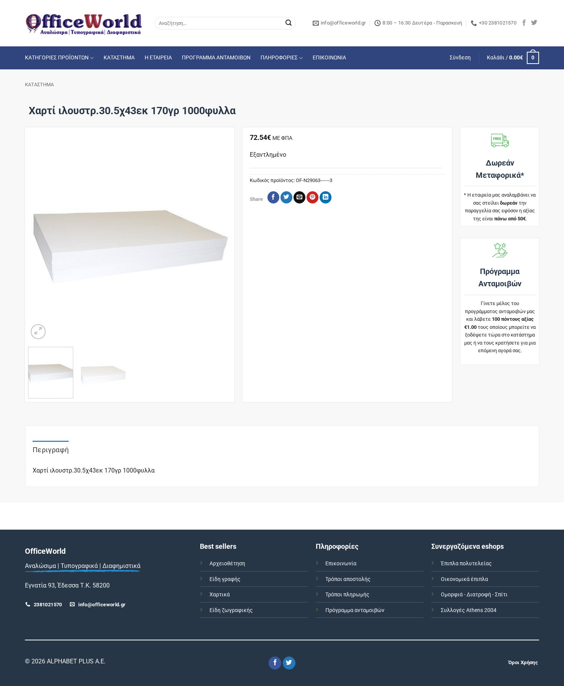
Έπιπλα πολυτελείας (466, 563)
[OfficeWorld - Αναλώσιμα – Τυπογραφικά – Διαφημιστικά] (84, 23)
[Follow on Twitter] (534, 23)
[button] (460, 58)
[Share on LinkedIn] (325, 197)
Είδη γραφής (225, 579)
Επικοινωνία (340, 563)
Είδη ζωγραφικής (231, 610)
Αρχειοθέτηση (227, 563)
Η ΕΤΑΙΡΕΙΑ (158, 57)
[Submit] (288, 23)
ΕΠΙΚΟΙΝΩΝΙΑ (329, 57)
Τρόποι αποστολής (348, 579)
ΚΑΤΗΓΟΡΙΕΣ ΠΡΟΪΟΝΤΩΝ (57, 57)
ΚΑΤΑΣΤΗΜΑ (119, 57)
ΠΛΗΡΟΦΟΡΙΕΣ (279, 57)
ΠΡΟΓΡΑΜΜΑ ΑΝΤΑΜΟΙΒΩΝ (216, 57)
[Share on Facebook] (273, 197)
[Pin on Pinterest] (312, 197)
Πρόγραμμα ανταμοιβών (354, 610)
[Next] (217, 240)
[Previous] (42, 240)
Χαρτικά (219, 594)
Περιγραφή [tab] (51, 450)
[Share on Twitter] (286, 197)
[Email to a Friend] (299, 197)
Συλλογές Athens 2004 (468, 610)
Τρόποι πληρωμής (347, 594)
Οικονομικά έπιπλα (464, 579)
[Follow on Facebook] (524, 23)
